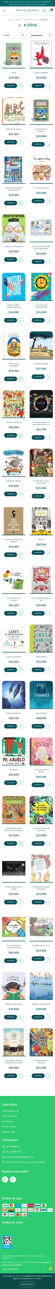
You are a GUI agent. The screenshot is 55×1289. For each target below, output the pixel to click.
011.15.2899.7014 (13, 1151)
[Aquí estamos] (48, 726)
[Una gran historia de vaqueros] (20, 554)
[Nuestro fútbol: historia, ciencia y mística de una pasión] (20, 320)
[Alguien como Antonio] (48, 1017)
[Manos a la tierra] (20, 435)
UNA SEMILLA (8, 1121)
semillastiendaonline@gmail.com (20, 1157)
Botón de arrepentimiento (12, 1265)
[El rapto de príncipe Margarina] (48, 902)
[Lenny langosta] (48, 85)
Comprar (38, 201)
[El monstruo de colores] (20, 613)
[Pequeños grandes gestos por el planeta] (20, 843)
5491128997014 (13, 1146)
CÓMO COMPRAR (9, 1116)
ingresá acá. (45, 1262)
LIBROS (18, 20)
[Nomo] (20, 85)
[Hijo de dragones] (20, 726)
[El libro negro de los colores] (20, 902)
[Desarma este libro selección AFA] (20, 203)
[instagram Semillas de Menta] (5, 1179)
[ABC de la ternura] (20, 142)
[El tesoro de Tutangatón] (20, 379)
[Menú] (4, 10)
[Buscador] (44, 10)
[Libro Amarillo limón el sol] (48, 613)
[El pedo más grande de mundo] (48, 843)
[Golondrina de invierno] (48, 144)
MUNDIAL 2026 (8, 1132)
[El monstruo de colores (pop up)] (20, 960)
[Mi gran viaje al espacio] (48, 1075)
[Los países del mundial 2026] (48, 320)
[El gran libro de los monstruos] (48, 496)
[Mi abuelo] (20, 782)
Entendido (27, 1284)
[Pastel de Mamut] (20, 494)
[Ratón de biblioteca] (20, 1017)
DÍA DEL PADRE (8, 1127)
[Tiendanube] (10, 1269)
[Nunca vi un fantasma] (20, 259)
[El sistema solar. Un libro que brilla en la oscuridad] (48, 437)
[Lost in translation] (20, 670)
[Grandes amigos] (48, 376)
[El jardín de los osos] (48, 958)
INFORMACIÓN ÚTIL (10, 1111)
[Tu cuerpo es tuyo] (48, 201)
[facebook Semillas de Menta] (13, 1179)
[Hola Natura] (48, 670)
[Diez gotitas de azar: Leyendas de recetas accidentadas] (20, 1075)
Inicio (10, 20)
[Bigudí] (48, 552)
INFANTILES (29, 20)
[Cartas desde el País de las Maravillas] (48, 261)
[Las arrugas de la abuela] (48, 785)
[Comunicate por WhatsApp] (51, 1269)
